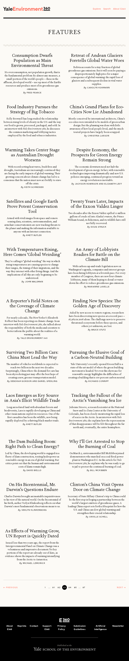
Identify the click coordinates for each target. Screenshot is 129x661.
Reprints (21, 625)
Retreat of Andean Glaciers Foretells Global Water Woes (97, 58)
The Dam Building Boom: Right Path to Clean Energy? (32, 444)
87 (84, 587)
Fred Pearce (34, 92)
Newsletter (118, 625)
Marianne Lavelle (99, 286)
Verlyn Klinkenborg (34, 510)
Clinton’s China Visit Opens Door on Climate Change (96, 487)
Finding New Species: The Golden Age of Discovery (97, 303)
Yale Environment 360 (26, 9)
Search (107, 8)
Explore (97, 8)
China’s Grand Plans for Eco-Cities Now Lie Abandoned (97, 109)
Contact (34, 625)
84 (70, 587)
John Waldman (34, 281)
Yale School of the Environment (64, 649)
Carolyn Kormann (98, 87)
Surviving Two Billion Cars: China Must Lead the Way (32, 355)
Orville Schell (98, 516)
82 (59, 587)
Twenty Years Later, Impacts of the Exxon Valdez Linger (96, 204)
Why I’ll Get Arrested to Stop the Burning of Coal (96, 444)
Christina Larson (98, 135)
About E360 (119, 8)
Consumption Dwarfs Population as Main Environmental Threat (32, 60)
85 (75, 587)
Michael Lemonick (34, 563)
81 (53, 587)
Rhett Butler (34, 235)
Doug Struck (98, 227)
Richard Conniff (98, 381)
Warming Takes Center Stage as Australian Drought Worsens (32, 155)
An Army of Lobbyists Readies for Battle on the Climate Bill (97, 254)
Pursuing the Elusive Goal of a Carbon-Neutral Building (97, 355)
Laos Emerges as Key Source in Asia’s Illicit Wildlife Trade (32, 398)
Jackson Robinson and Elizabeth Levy (98, 183)
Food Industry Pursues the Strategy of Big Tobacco (32, 109)
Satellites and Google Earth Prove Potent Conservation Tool (32, 206)
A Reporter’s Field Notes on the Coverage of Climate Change (32, 305)
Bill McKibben (98, 470)
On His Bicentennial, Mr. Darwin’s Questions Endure (32, 487)
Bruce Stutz (98, 329)
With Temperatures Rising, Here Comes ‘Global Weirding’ (32, 252)
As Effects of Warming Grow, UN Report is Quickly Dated (32, 533)
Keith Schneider (34, 187)
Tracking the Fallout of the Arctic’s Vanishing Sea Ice (96, 398)
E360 (64, 620)
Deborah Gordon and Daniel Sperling (34, 381)
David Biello (34, 470)
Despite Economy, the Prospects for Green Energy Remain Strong (96, 155)
